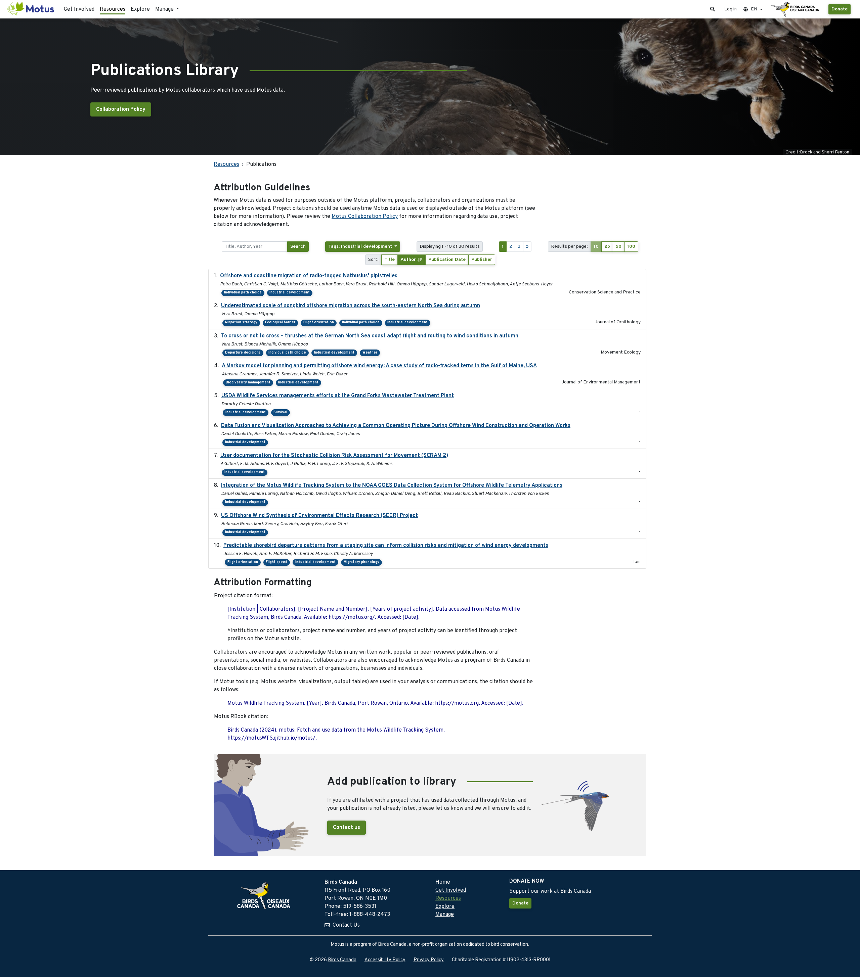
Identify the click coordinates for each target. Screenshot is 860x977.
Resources (112, 9)
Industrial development (289, 292)
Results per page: (569, 246)
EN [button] (754, 9)
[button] (712, 9)
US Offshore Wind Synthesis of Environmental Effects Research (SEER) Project (319, 515)
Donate (839, 9)
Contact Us (346, 925)
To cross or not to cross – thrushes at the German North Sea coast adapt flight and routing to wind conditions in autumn (369, 336)
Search (298, 246)
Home (442, 882)
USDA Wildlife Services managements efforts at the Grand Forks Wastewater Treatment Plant (337, 395)
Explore (140, 9)
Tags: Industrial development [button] (360, 246)
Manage (444, 914)
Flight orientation (318, 322)
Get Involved (79, 9)
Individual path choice (243, 292)
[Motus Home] (31, 9)
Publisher (481, 260)
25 (607, 246)
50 (618, 246)
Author (408, 260)
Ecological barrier (280, 322)
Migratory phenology (361, 562)
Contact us (346, 827)
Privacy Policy (429, 960)
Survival (280, 412)
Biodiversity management (248, 382)
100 (631, 246)
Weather (369, 353)
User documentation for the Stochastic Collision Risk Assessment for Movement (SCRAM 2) (334, 455)
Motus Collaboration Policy (365, 216)
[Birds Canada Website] (795, 9)
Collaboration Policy (120, 109)
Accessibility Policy (384, 960)
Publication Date (447, 260)
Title (389, 260)
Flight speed (276, 562)
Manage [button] (165, 9)
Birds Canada (342, 960)
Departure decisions (243, 353)
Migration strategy (241, 322)
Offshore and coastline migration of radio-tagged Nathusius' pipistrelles (308, 276)
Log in (730, 9)
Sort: (373, 260)
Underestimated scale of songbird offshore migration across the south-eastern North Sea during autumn (350, 306)
